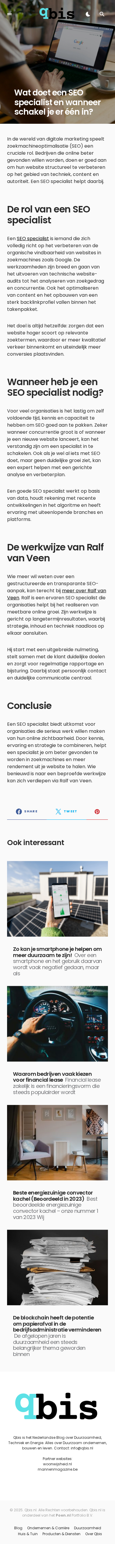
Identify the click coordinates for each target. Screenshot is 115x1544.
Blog (18, 1528)
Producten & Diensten (61, 1534)
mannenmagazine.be (58, 1469)
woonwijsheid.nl (57, 1464)
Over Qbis (93, 1534)
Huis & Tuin (28, 1534)
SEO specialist (33, 238)
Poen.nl (63, 1515)
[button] (9, 14)
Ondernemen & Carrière (48, 1528)
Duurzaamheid (87, 1528)
